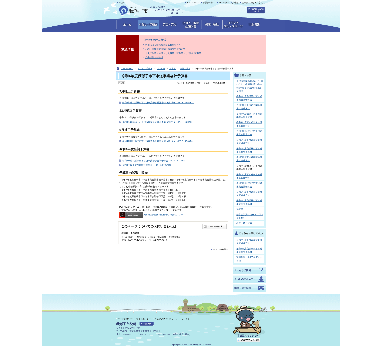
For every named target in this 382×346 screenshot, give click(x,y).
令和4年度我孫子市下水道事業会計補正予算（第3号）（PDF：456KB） (158, 102)
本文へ (122, 2)
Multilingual (223, 2)
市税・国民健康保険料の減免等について (165, 49)
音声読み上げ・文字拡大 (253, 2)
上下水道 (161, 68)
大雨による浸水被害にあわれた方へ (163, 44)
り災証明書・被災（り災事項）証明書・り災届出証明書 (173, 53)
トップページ (127, 68)
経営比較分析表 (244, 223)
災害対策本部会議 (154, 57)
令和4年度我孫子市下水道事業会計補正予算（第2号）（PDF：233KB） (158, 122)
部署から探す (209, 2)
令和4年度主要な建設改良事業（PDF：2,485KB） (147, 165)
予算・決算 (185, 68)
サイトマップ (193, 2)
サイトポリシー (143, 319)
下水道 (172, 68)
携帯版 (235, 2)
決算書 (239, 209)
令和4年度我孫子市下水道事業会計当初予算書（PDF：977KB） (154, 160)
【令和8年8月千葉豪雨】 (155, 39)
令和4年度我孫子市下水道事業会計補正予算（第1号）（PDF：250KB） (158, 141)
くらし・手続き (145, 68)
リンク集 (185, 319)
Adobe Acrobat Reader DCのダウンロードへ (165, 214)
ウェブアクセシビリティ (166, 319)
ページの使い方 (125, 319)
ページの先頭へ (220, 249)
